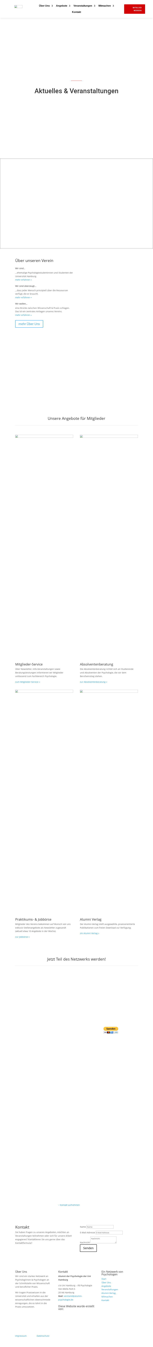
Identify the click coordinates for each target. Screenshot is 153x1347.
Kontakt (76, 12)
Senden (88, 1248)
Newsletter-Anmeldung (35, 362)
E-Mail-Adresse (87, 1232)
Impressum (21, 1335)
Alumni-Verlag (108, 1293)
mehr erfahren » (23, 279)
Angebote (61, 5)
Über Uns (44, 5)
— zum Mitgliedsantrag (35, 1008)
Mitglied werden (137, 9)
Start (103, 1278)
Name (83, 1226)
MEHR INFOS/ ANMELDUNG (60, 139)
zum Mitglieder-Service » (27, 681)
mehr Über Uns (29, 324)
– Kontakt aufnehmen (69, 1205)
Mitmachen (104, 5)
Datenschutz (43, 1335)
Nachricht (85, 1242)
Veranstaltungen (83, 5)
